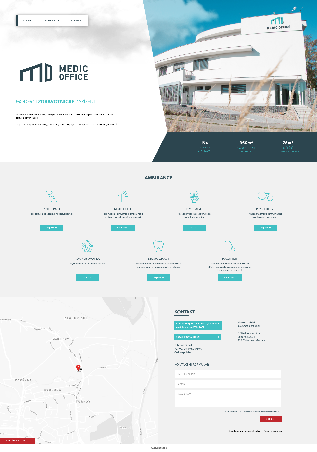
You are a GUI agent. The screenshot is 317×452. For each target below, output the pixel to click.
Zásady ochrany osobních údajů (245, 431)
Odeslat (271, 419)
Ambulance (51, 20)
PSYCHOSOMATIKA (87, 258)
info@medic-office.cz (249, 326)
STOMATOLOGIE (158, 258)
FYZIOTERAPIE (51, 209)
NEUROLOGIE (123, 209)
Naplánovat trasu (17, 440)
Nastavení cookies (273, 431)
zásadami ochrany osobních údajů (267, 412)
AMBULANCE (199, 327)
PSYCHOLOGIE (265, 209)
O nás (27, 20)
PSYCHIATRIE (194, 209)
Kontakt (76, 20)
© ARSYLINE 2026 (158, 448)
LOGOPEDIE (230, 258)
